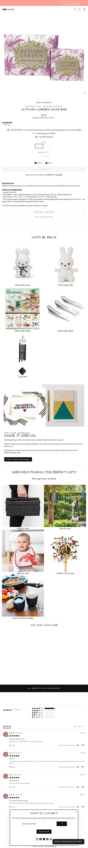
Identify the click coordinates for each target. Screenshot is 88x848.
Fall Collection (46, 102)
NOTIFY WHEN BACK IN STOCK (68, 842)
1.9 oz (39, 146)
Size (44, 142)
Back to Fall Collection (45, 688)
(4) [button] (42, 708)
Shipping (36, 118)
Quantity (44, 152)
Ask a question (44, 217)
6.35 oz (48, 146)
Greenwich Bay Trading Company (44, 106)
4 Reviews (7, 125)
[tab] (7, 726)
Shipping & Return (44, 212)
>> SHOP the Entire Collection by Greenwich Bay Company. (25, 205)
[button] (13, 745)
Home (38, 102)
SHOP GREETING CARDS (18, 459)
